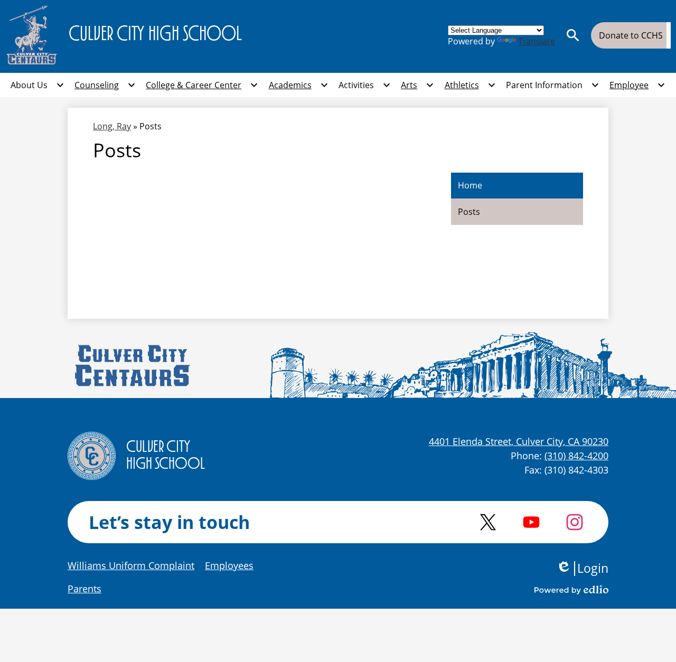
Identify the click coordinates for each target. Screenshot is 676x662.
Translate (536, 41)
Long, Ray (112, 126)
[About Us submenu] (37, 85)
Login (582, 568)
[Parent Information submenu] (553, 85)
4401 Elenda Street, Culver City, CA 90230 (518, 441)
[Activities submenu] (364, 85)
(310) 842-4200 (576, 455)
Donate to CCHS (631, 35)
